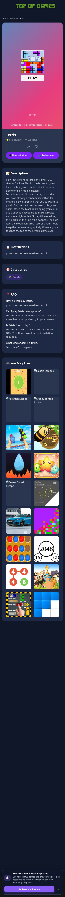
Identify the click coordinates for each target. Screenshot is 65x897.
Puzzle (13, 18)
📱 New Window (17, 155)
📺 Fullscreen (46, 155)
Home (5, 18)
